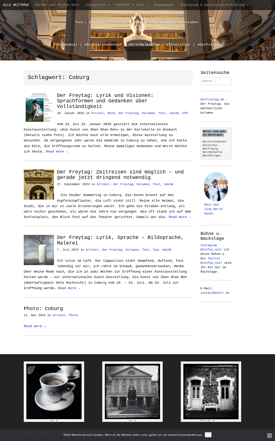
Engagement (164, 5)
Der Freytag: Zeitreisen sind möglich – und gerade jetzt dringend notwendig (120, 175)
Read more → (57, 152)
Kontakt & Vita (131, 5)
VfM (184, 113)
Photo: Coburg (43, 309)
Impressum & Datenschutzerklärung (213, 5)
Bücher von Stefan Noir (57, 5)
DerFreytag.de (212, 99)
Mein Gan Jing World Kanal (213, 209)
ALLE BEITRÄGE (16, 5)
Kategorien (97, 5)
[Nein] (269, 435)
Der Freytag (129, 113)
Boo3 (111, 113)
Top (155, 250)
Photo (73, 315)
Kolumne (148, 113)
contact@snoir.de (215, 293)
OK (208, 434)
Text (162, 113)
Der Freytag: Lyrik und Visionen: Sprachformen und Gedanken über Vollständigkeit (105, 101)
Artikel (97, 113)
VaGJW (173, 113)
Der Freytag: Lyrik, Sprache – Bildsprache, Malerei (120, 240)
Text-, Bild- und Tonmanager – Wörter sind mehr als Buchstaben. (137, 22)
